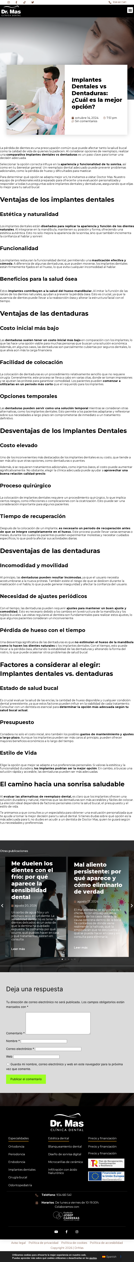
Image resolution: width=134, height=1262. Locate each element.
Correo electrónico (20, 1049)
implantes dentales (18, 226)
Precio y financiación (102, 1138)
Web (9, 1056)
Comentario (15, 1033)
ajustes (93, 1258)
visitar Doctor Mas (100, 177)
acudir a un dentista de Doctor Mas (73, 819)
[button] (130, 10)
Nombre (13, 1041)
